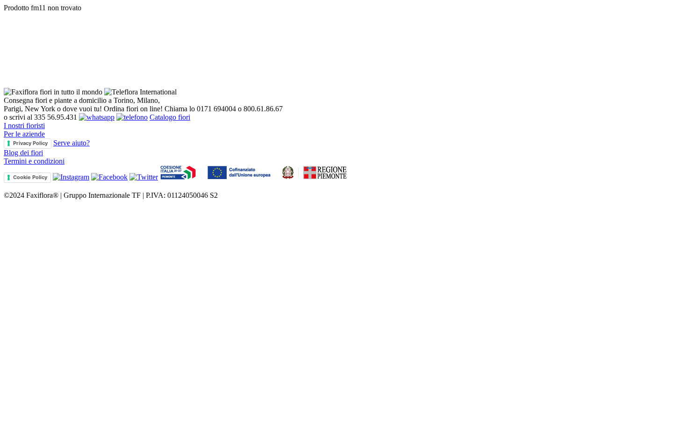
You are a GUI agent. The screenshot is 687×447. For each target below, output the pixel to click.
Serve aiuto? (71, 143)
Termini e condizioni (34, 161)
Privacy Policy (30, 143)
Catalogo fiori (170, 117)
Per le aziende (24, 134)
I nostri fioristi (24, 126)
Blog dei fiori (23, 153)
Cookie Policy (30, 177)
